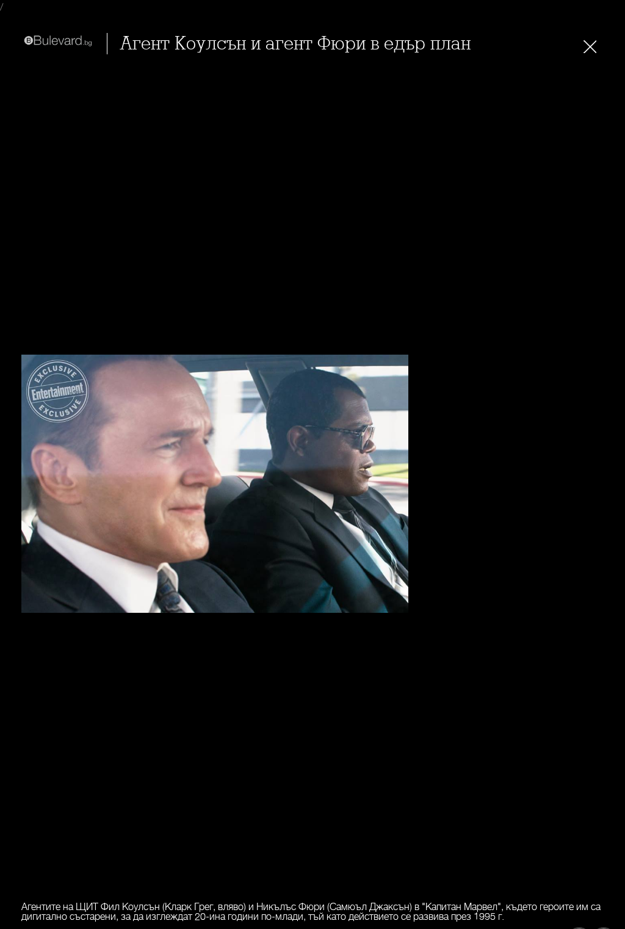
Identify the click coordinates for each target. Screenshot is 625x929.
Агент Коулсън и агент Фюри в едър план (295, 43)
